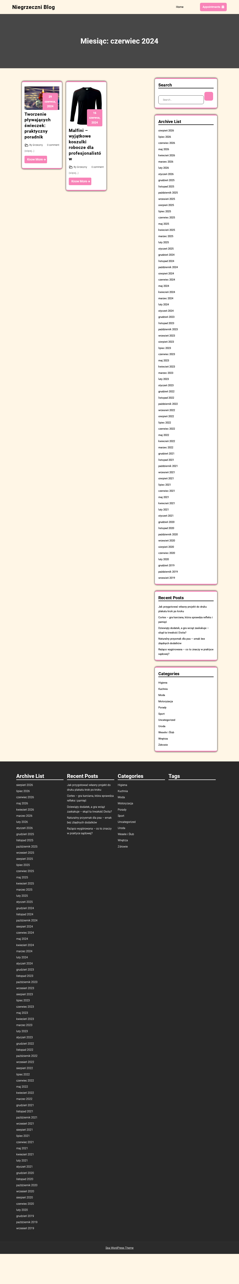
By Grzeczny (36, 145)
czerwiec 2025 (166, 217)
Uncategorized (166, 720)
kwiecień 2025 (166, 230)
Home (179, 7)
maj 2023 (163, 360)
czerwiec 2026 (166, 143)
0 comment (53, 145)
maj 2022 (163, 435)
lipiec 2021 (164, 484)
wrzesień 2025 (166, 199)
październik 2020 (168, 534)
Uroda (161, 726)
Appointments (211, 7)
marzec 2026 (165, 161)
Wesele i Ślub (166, 732)
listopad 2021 (166, 459)
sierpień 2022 (166, 416)
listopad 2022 (166, 397)
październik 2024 (168, 267)
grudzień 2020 (166, 522)
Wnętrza (163, 738)
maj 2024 (163, 286)
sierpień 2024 (166, 273)
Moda (161, 695)
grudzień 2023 (166, 317)
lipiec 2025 (164, 211)
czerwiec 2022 (166, 428)
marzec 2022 (165, 447)
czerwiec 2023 (166, 354)
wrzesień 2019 (166, 577)
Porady (162, 707)
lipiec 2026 (164, 136)
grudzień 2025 (166, 180)
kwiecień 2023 (166, 366)
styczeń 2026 (166, 174)
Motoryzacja (165, 701)
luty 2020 (163, 559)
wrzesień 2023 (166, 335)
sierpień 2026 (166, 130)
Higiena (162, 682)
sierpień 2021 (166, 478)
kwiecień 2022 (166, 441)
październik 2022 (168, 403)
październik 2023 (168, 329)
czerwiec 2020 (166, 553)
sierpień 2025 (166, 205)
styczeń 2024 (166, 310)
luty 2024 (163, 304)
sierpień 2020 (166, 546)
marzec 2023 (165, 373)
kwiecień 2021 (166, 503)
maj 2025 (163, 223)
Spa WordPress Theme (119, 1248)
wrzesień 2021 (166, 472)
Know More (35, 159)
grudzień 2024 (166, 254)
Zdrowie (163, 744)
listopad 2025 (166, 186)
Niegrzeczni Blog (33, 7)
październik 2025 (168, 192)
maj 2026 (163, 149)
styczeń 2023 (166, 385)
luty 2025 (163, 242)
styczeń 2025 (166, 248)
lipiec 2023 (164, 348)
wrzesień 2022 (166, 410)
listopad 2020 (166, 528)
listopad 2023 (166, 323)
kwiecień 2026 (166, 155)
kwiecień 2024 (166, 292)
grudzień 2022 (166, 391)
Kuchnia (163, 689)
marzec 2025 (165, 236)
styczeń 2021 (166, 515)
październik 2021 (168, 466)
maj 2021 (163, 497)
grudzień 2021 (166, 453)
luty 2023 (163, 379)
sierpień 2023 (166, 341)
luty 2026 (163, 167)
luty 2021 (163, 509)
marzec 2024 (165, 298)
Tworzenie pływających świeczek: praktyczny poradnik (37, 125)
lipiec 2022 (164, 422)
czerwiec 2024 (166, 279)
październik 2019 (168, 571)
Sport (161, 713)
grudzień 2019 (166, 565)
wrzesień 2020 (166, 540)
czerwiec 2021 (166, 490)
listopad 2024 (166, 261)
